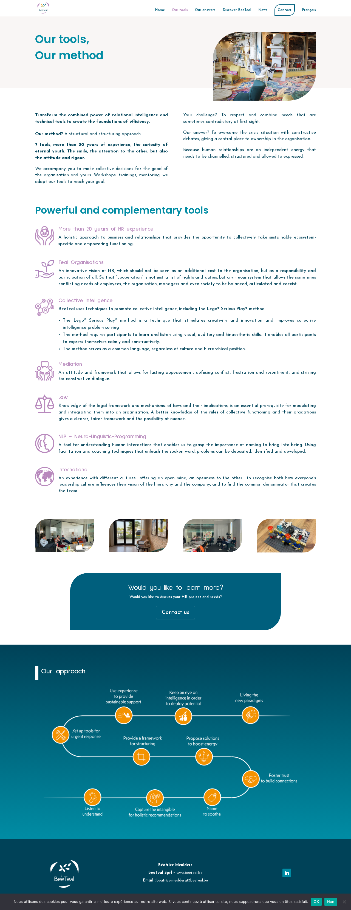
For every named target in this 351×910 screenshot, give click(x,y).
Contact (284, 10)
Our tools (180, 10)
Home (160, 10)
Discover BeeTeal (237, 10)
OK (316, 901)
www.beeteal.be (189, 873)
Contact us (175, 612)
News (262, 10)
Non (331, 901)
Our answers (205, 10)
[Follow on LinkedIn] (286, 873)
